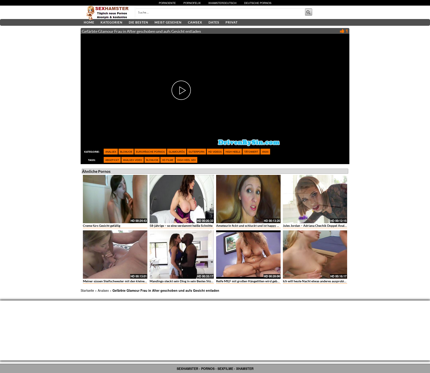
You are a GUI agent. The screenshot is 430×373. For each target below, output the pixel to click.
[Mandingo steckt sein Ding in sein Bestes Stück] (182, 254)
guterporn (196, 151)
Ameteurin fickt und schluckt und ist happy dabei (250, 225)
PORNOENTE (167, 2)
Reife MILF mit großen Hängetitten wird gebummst (251, 281)
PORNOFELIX (192, 2)
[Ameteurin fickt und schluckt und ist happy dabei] (248, 199)
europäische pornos (150, 151)
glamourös (177, 151)
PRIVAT (232, 22)
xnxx (265, 151)
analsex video (132, 160)
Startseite (87, 290)
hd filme (167, 160)
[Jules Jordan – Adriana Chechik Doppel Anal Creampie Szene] (315, 199)
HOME (89, 22)
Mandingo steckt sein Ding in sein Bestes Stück (182, 281)
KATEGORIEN (112, 22)
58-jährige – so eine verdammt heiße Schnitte (181, 225)
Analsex (110, 151)
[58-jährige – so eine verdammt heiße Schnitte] (182, 199)
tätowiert (251, 151)
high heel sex (186, 160)
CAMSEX (195, 22)
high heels (233, 151)
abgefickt (112, 160)
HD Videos (215, 151)
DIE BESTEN (138, 22)
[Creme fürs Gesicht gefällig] (115, 199)
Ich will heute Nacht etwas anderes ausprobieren (316, 281)
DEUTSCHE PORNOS (257, 2)
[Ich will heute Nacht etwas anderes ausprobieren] (315, 254)
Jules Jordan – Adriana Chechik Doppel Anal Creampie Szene (325, 225)
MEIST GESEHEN (168, 22)
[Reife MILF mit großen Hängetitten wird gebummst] (248, 254)
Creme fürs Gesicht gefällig (101, 225)
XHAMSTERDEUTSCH (222, 2)
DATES (214, 22)
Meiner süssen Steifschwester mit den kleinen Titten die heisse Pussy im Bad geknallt (141, 281)
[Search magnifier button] (308, 12)
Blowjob (126, 151)
